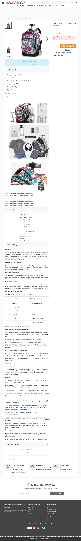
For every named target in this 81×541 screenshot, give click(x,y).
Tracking (49, 515)
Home (5, 18)
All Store (58, 7)
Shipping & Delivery (51, 511)
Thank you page (51, 518)
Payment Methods (51, 509)
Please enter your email (24, 493)
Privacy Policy (31, 513)
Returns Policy (50, 513)
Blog (51, 5)
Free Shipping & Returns (59, 33)
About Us (30, 507)
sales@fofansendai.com (10, 507)
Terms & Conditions (33, 515)
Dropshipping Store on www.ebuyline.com (22, 407)
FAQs (48, 507)
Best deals (30, 5)
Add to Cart (67, 46)
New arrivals (42, 5)
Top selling (20, 5)
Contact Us (31, 509)
